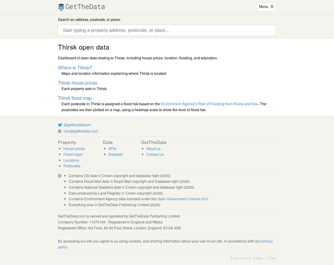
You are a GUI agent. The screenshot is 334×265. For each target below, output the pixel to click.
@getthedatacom (77, 124)
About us (153, 148)
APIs (112, 148)
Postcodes (71, 165)
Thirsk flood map (75, 98)
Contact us (155, 154)
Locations (71, 160)
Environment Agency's (179, 103)
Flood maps (72, 154)
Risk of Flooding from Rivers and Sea (228, 103)
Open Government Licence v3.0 (182, 198)
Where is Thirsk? (75, 67)
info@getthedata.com (81, 131)
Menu (266, 6)
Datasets (115, 154)
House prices (74, 148)
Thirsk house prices (77, 82)
